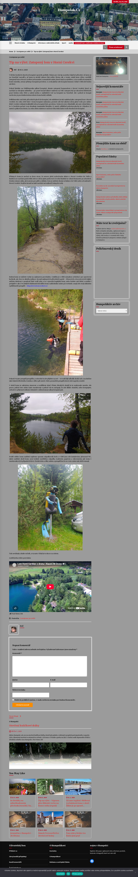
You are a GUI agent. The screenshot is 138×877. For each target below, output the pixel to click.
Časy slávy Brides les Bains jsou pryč (76, 834)
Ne (68, 874)
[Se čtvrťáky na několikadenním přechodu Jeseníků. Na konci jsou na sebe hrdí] (22, 787)
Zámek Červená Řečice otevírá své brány (48, 834)
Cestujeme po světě (16, 57)
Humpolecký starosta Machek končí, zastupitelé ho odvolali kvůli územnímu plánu (110, 94)
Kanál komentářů (15, 862)
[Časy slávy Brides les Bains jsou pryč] (78, 819)
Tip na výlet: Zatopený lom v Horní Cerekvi (41, 62)
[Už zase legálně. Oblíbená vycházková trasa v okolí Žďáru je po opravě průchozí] (78, 787)
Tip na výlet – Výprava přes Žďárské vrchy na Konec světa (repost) (48, 803)
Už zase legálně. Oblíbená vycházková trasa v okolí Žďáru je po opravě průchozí (78, 803)
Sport (64, 43)
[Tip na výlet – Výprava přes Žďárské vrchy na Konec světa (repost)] (50, 787)
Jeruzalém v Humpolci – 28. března (21, 834)
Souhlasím (60, 874)
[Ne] (135, 872)
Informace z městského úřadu (48, 43)
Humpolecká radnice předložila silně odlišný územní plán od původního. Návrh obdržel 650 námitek (111, 199)
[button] (105, 47)
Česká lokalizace (15, 868)
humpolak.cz (69, 10)
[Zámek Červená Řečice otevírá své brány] (50, 819)
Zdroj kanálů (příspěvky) (17, 856)
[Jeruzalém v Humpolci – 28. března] (22, 819)
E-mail (52, 680)
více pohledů (114, 76)
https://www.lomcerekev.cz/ (37, 286)
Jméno (15, 680)
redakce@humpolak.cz (118, 229)
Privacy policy (77, 874)
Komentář (17, 653)
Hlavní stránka (20, 43)
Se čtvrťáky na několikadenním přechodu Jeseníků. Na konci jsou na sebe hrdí (20, 803)
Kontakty (53, 851)
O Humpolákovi (55, 856)
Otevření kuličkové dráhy (24, 725)
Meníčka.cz (104, 149)
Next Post (13, 716)
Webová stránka (18, 690)
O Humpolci (31, 43)
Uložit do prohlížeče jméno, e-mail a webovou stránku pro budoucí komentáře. (45, 700)
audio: (86, 43)
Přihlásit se (13, 851)
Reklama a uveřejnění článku (60, 862)
